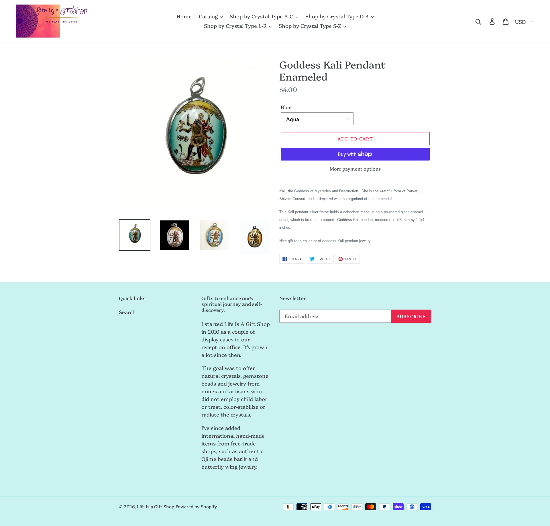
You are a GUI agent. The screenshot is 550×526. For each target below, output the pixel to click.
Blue (286, 107)
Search (127, 312)
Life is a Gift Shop (155, 506)
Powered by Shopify (196, 506)
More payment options (355, 168)
